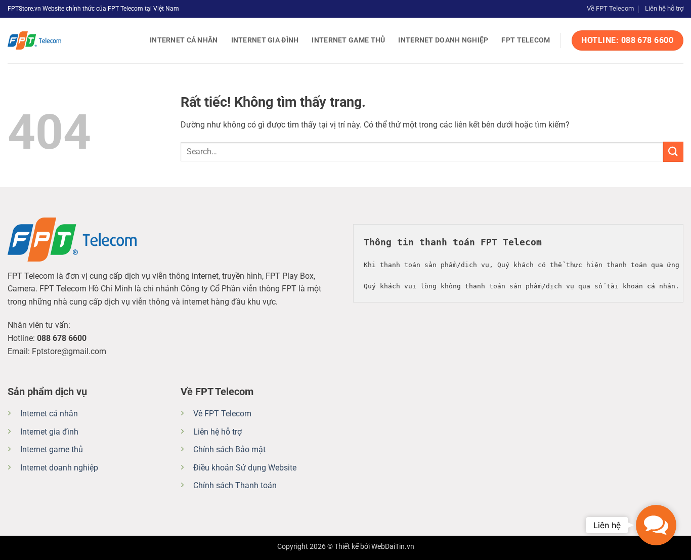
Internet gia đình (265, 40)
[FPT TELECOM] (58, 40)
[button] (656, 525)
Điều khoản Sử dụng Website (244, 467)
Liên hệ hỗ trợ (664, 8)
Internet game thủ (348, 40)
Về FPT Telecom (610, 8)
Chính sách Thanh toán (235, 485)
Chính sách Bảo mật (229, 449)
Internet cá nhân (184, 40)
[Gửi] (673, 151)
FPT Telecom (525, 40)
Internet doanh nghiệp (443, 40)
